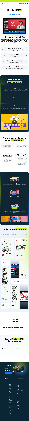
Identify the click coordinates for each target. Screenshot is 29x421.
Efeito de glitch (10, 396)
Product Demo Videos (18, 387)
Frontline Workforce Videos (18, 405)
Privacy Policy (22, 391)
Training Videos (18, 385)
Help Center (22, 384)
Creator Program (22, 389)
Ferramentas (4, 5)
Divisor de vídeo (8, 5)
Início (1, 5)
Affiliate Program (22, 387)
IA (5, 381)
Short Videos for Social (18, 383)
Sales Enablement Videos (18, 403)
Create (18, 381)
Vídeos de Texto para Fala (10, 405)
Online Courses (18, 389)
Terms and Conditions (22, 392)
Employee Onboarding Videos (18, 396)
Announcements (22, 383)
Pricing (21, 382)
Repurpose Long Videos (18, 393)
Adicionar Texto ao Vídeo (10, 386)
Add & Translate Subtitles (18, 391)
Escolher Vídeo (12, 14)
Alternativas (15, 381)
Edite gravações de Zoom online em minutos (10, 412)
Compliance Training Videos (18, 401)
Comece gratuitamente (22, 3)
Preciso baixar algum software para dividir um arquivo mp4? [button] (13, 330)
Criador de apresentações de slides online (10, 407)
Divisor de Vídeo (10, 410)
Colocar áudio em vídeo (10, 391)
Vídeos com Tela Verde (10, 415)
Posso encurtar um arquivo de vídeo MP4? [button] (10, 324)
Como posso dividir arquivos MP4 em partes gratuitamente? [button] (13, 327)
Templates (22, 386)
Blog (21, 385)
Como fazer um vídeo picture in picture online (10, 402)
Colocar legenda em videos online (10, 393)
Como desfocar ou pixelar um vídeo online (10, 398)
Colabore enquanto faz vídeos (10, 388)
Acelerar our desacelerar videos (10, 383)
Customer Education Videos (18, 398)
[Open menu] (27, 3)
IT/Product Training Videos (18, 408)
